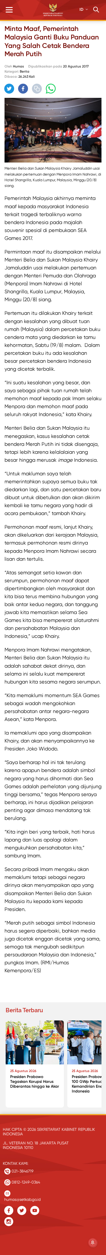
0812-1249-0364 (25, 1182)
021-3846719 (21, 1171)
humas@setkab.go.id (22, 1198)
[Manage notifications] (92, 1242)
